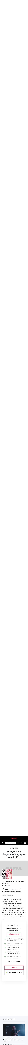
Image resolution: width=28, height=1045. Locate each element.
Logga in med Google (15, 972)
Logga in (14, 967)
